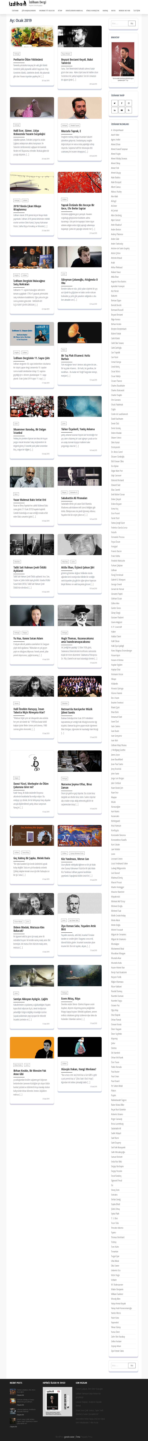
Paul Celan (115, 1076)
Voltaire (114, 1279)
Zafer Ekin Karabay (118, 1336)
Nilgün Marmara (117, 981)
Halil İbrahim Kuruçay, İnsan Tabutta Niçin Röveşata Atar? (29, 710)
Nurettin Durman (117, 996)
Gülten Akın (115, 603)
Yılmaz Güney (116, 1327)
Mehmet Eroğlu (116, 906)
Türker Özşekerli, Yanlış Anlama (78, 429)
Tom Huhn (115, 1246)
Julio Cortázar (116, 783)
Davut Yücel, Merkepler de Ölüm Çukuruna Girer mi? (30, 785)
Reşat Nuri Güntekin (118, 1109)
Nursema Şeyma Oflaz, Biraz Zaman (76, 785)
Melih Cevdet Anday (118, 915)
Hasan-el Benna (117, 660)
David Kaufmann (117, 418)
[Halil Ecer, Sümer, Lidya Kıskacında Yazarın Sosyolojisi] (32, 107)
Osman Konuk (116, 1024)
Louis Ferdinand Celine (119, 863)
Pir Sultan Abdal (117, 1085)
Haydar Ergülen (116, 664)
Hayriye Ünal (115, 669)
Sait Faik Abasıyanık (118, 1147)
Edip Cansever (116, 475)
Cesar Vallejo (116, 376)
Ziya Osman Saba (73, 920)
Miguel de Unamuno (118, 939)
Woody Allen (115, 1298)
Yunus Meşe (26, 852)
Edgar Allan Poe (117, 470)
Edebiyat (16, 54)
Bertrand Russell (117, 309)
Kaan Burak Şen (117, 787)
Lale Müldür (115, 849)
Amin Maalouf (116, 224)
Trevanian (114, 1251)
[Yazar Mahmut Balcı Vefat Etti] (32, 477)
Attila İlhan (65, 562)
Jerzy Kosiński (116, 768)
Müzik (64, 350)
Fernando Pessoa (117, 537)
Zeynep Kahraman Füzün (76, 853)
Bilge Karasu (115, 319)
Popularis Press (86, 1436)
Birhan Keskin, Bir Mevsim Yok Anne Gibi (29, 1072)
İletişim (137, 10)
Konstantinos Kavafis (119, 839)
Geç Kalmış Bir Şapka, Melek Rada (31, 858)
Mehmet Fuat (116, 910)
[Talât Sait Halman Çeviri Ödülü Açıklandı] (32, 544)
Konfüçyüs (115, 830)
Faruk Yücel (115, 518)
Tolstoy (113, 1242)
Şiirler (64, 274)
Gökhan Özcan (116, 598)
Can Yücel (114, 357)
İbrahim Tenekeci (117, 702)
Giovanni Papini (116, 593)
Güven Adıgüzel (116, 622)
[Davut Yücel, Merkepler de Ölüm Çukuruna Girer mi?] (32, 760)
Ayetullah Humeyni (117, 286)
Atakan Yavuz (116, 272)
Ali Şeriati (114, 210)
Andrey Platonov (117, 234)
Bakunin (114, 295)
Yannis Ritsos (116, 1313)
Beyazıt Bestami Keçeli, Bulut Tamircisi (77, 61)
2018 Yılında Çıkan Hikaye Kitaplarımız (27, 207)
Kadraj (105, 10)
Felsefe (114, 532)
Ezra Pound (115, 513)
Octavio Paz (115, 1005)
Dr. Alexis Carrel (117, 451)
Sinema (16, 703)
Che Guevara (115, 399)
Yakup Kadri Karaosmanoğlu (121, 1308)
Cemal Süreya (116, 362)
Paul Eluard (115, 1081)
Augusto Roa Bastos (118, 281)
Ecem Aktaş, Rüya (70, 998)
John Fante (115, 773)
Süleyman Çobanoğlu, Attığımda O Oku (79, 281)
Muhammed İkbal (117, 948)
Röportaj (114, 1038)
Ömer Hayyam (116, 1029)
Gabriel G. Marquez (118, 579)
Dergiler (16, 275)
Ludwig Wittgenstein (118, 868)
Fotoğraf (114, 546)
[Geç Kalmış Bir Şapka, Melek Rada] (32, 835)
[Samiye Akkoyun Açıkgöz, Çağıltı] (32, 975)
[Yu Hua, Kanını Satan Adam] (32, 615)
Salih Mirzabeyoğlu (118, 1152)
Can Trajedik (115, 352)
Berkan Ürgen (116, 300)
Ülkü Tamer (115, 1265)
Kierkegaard (115, 820)
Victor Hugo (115, 1275)
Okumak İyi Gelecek (47, 10)
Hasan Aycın (115, 655)
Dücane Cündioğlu (117, 456)
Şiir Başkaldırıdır (29, 10)
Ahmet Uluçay (116, 172)
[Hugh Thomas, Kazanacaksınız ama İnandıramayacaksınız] (80, 615)
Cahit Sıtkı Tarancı (117, 343)
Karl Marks (115, 811)
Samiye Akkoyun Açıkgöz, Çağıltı (30, 999)
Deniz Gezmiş (116, 428)
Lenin (113, 854)
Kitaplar (64, 492)
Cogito (113, 409)
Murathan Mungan (118, 953)
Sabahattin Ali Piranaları (74, 498)
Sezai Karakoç (116, 1175)
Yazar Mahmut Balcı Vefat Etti (29, 500)
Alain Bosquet (116, 182)
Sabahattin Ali (73, 492)
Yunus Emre (115, 1331)
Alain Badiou (115, 177)
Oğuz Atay (114, 1010)
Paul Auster (115, 1071)
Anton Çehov (115, 253)
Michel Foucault (117, 929)
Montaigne (115, 943)
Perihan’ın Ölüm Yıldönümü (28, 59)
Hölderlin (114, 683)
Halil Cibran (115, 641)
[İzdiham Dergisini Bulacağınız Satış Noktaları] (32, 257)
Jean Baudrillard (117, 759)
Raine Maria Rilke (117, 1104)
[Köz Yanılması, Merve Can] (80, 835)
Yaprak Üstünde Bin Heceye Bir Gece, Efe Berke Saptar (77, 206)
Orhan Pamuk (116, 1019)
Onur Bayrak (115, 1014)
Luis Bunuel (115, 873)
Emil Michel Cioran (118, 494)
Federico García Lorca (119, 527)
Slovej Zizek (115, 1190)
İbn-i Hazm (115, 697)
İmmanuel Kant (116, 716)
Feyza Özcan (115, 541)
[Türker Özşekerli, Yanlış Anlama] (80, 406)
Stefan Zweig (115, 1199)
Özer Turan (115, 1062)
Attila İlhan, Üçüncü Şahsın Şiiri (77, 567)
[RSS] (129, 110)
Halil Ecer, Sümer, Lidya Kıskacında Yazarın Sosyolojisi (29, 132)
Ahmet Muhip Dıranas (119, 158)
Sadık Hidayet (116, 1133)
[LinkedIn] (114, 110)
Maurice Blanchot (117, 891)
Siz (112, 1185)
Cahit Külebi (115, 338)
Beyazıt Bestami (66, 54)
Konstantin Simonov (118, 835)
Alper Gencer (115, 220)
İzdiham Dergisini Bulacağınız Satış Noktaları (29, 282)
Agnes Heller (115, 139)
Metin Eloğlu (115, 925)
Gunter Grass (116, 608)
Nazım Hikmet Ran (118, 967)
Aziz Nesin (115, 291)
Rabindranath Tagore (118, 1100)
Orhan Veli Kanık (117, 1057)
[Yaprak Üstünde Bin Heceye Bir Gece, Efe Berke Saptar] (80, 182)
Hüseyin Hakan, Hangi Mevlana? (78, 1069)
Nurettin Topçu (116, 1000)
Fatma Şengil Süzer (118, 522)
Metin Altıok (115, 920)
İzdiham (15, 10)
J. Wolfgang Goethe (118, 749)
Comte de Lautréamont (119, 414)
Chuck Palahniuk (117, 404)
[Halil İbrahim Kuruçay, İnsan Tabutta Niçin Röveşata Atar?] (32, 686)
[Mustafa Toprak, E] (80, 107)
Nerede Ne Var (124, 10)
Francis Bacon (116, 551)
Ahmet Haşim (116, 153)
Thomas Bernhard (117, 1237)
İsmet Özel (115, 721)
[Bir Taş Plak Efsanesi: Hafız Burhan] (80, 332)
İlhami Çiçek (115, 707)
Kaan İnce (114, 792)
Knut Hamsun (116, 825)
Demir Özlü (115, 423)
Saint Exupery (116, 1142)
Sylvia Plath (115, 1213)
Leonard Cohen (116, 858)
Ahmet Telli (115, 168)
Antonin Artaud (116, 257)
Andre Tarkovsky (117, 243)
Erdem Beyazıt (116, 503)
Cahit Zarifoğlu (116, 347)
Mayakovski (115, 896)
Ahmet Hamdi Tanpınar (119, 149)
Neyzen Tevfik (116, 977)
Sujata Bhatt (115, 1204)
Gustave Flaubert (117, 617)
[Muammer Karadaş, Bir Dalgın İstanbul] (32, 406)
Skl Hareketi (115, 1052)
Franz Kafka (115, 555)
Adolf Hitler (115, 134)
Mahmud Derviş (117, 877)
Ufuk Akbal (115, 1260)
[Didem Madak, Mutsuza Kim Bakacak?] (32, 903)
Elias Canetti (115, 489)
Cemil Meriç (115, 366)
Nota (113, 10)
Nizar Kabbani (116, 986)
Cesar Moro (115, 371)
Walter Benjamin (117, 1289)
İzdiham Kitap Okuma (118, 745)
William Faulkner (117, 1294)
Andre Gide (115, 238)
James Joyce (115, 754)
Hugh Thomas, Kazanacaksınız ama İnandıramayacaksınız (77, 640)
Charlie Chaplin (116, 395)
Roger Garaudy (116, 1119)
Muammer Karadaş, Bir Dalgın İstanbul (29, 431)
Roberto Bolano (117, 1114)
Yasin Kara (115, 1317)
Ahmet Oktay (115, 163)
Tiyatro (113, 1232)
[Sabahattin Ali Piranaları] (80, 476)
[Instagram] (129, 103)
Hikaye (113, 679)
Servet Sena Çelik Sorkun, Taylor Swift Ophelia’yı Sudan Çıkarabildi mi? (27, 1421)
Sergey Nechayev (117, 1166)
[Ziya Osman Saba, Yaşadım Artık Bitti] (80, 903)
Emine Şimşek (116, 499)
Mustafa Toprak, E (71, 131)
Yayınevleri (115, 1322)
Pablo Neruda (116, 1066)
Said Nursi (115, 1137)
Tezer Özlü (115, 1223)
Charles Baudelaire (118, 385)
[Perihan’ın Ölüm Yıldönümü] (32, 36)
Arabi (113, 262)
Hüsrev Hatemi (116, 693)
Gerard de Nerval (117, 589)
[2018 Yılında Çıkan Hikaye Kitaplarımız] (32, 182)
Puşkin (113, 1095)
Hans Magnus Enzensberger (121, 650)
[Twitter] (114, 103)
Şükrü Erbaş (115, 1208)
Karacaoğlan (115, 806)
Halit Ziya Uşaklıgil (117, 645)
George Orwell (116, 584)
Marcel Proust (116, 882)
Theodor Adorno (117, 1227)
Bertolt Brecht (116, 305)
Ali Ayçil (113, 201)
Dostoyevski (115, 447)
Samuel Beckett (116, 1156)
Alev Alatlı (114, 196)
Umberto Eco (115, 1270)
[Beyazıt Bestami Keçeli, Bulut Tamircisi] (80, 36)
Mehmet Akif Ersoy (118, 901)
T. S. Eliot (114, 1218)
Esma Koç (114, 508)
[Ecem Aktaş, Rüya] (80, 975)
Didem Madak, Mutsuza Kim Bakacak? (28, 929)
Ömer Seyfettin (116, 1033)
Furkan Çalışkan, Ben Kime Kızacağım (26, 1391)
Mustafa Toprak (75, 125)
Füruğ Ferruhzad (117, 574)
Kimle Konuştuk (92, 10)
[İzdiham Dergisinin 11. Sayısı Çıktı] (32, 333)
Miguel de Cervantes (118, 934)
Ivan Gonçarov (116, 735)
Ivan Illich (114, 740)
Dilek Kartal (115, 442)
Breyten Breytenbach (118, 328)
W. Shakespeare (117, 1284)
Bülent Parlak (116, 333)
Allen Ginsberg (116, 215)
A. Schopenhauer (117, 130)
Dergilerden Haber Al (74, 10)
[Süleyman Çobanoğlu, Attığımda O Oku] (80, 256)
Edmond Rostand (117, 480)
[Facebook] (122, 103)
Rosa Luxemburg (117, 1123)
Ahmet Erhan (115, 144)
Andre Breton (116, 229)
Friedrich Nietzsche (118, 560)
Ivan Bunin (115, 731)
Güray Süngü (115, 612)
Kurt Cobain (115, 844)
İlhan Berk (115, 712)
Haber (16, 494)
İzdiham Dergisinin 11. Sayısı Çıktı (31, 358)
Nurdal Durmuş (116, 991)
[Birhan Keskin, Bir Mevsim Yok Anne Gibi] (32, 1047)
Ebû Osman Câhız (117, 461)
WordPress (60, 1436)
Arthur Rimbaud (116, 267)
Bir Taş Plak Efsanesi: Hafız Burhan (75, 357)
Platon (113, 1090)
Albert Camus (116, 186)
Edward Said (115, 485)
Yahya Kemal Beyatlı (118, 1303)
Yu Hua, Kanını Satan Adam (28, 638)
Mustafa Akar (116, 958)
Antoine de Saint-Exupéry (120, 248)
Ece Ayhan (115, 466)
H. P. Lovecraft (116, 626)
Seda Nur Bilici (116, 1161)
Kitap (60, 10)
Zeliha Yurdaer (116, 1341)
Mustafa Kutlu (116, 962)
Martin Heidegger (117, 887)
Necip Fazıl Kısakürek (119, 972)
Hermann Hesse (117, 674)
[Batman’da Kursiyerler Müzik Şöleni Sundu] (80, 686)
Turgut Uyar (115, 1256)
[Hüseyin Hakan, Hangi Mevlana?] (80, 1046)
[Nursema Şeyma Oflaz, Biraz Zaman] (80, 760)
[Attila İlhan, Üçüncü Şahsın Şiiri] (80, 544)
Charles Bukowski (117, 390)
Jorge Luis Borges (117, 778)
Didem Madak (18, 922)
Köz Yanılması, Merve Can (75, 859)
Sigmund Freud (116, 1180)
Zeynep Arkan (116, 1346)
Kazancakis (115, 816)
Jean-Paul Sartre (117, 764)
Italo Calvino (115, 726)
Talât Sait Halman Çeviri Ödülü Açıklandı (29, 569)
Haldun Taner (116, 636)
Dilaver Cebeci (116, 437)
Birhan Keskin (18, 1065)
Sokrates (114, 1194)
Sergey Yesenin (116, 1171)
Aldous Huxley (116, 191)
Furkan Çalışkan (117, 565)
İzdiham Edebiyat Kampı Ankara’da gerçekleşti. (25, 1400)
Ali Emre (114, 205)
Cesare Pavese (116, 380)
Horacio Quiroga (117, 688)
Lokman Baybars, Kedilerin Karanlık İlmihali (26, 1410)
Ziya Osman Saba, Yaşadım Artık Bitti (78, 927)
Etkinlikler (17, 562)
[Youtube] (122, 110)
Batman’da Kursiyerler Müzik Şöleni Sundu (76, 710)
